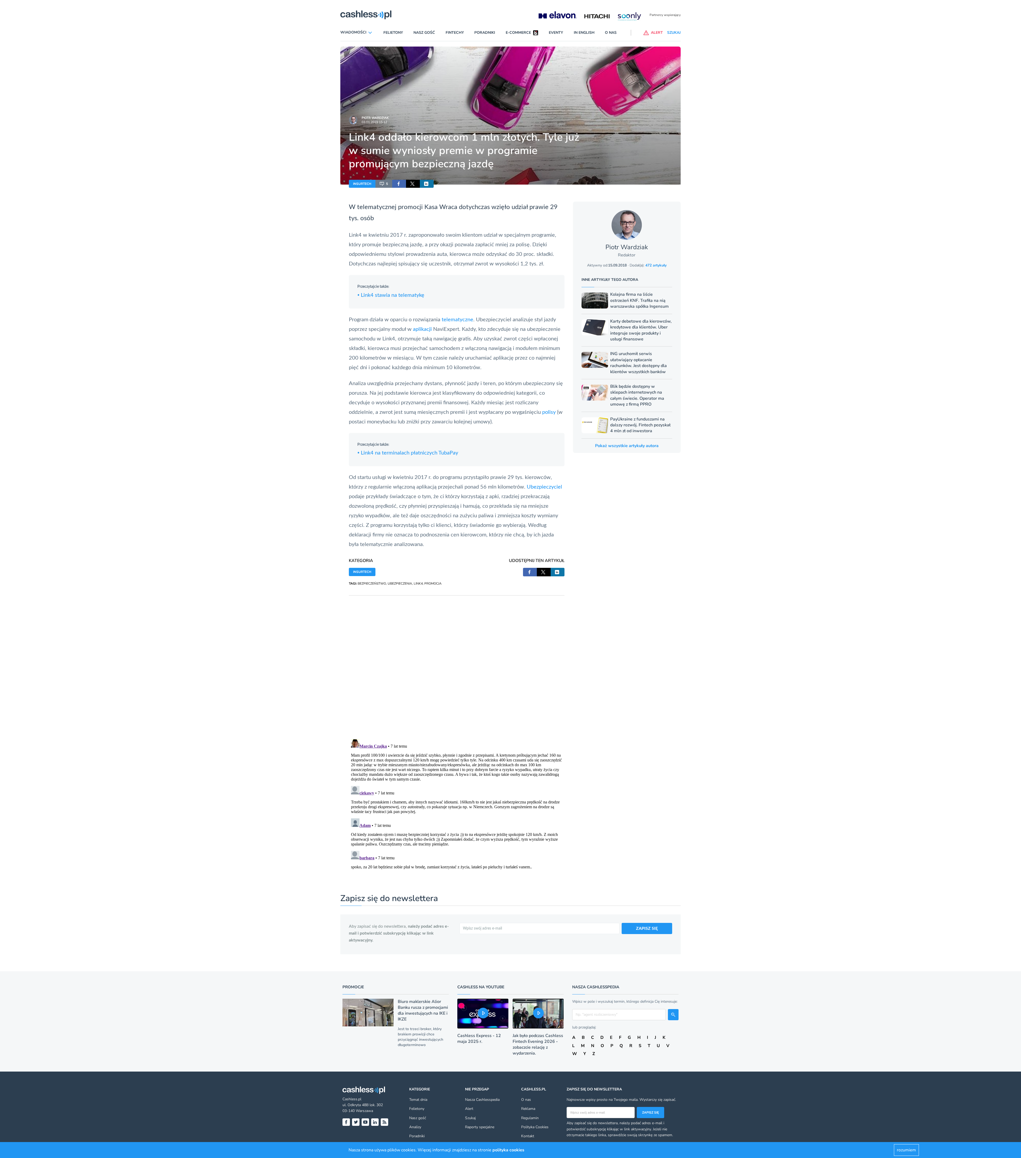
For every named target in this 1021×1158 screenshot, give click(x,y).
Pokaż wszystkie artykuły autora (627, 446)
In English (584, 32)
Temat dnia (418, 1099)
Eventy (556, 32)
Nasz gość (424, 32)
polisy (549, 412)
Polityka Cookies (535, 1127)
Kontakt (527, 1136)
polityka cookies (508, 1150)
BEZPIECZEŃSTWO (372, 583)
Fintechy (455, 32)
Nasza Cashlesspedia (482, 1099)
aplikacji (422, 329)
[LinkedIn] (375, 1122)
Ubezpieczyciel (544, 487)
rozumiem (906, 1150)
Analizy (415, 1127)
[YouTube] (365, 1122)
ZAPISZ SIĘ (647, 928)
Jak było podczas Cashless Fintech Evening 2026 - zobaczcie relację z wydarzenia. (538, 1044)
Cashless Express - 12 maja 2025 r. (479, 1038)
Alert (469, 1108)
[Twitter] (355, 1122)
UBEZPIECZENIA (400, 583)
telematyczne (457, 319)
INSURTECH (362, 184)
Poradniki (484, 32)
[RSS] (384, 1122)
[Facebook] (346, 1122)
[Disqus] (456, 661)
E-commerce (518, 32)
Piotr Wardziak (375, 118)
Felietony (393, 32)
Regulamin (530, 1117)
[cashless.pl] (365, 14)
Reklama (528, 1108)
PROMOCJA (433, 583)
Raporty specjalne (479, 1127)
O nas (611, 32)
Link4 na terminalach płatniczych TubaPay (407, 453)
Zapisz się (650, 1112)
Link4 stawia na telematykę (390, 295)
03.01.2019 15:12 (374, 122)
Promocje (353, 987)
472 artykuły (656, 265)
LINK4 (418, 583)
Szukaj (470, 1117)
